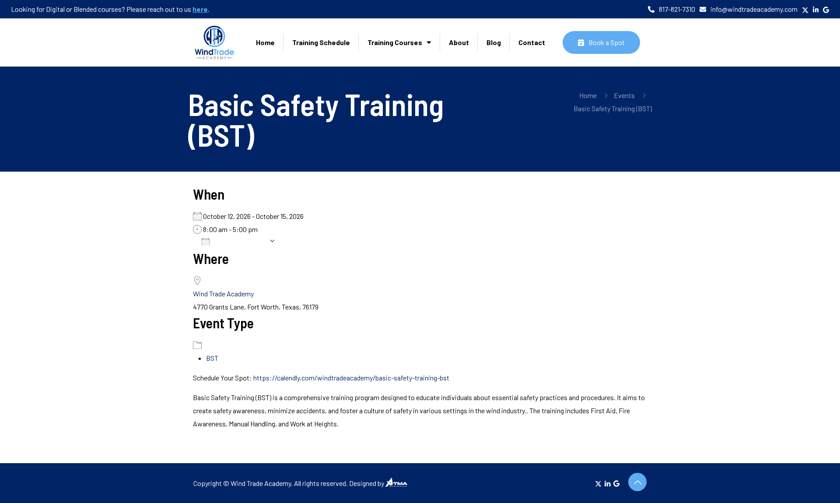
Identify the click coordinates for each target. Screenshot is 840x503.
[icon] (616, 483)
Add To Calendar (241, 241)
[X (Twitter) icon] (598, 483)
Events (624, 95)
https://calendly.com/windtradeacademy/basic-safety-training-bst (351, 377)
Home (588, 95)
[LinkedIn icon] (607, 483)
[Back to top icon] (637, 482)
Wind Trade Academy (223, 293)
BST (212, 358)
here (200, 9)
